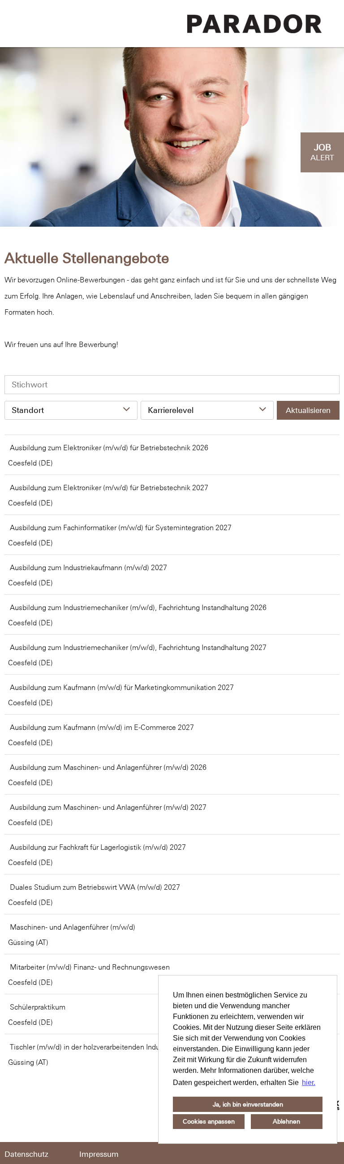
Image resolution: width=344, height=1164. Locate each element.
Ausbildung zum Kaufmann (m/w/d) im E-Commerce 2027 (102, 727)
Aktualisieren (308, 410)
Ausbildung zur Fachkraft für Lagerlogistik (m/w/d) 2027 (98, 847)
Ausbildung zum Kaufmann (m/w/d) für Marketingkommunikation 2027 (122, 687)
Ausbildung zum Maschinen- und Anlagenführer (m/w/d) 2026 (108, 767)
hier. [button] (308, 1082)
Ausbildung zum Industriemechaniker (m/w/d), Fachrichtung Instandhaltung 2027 (138, 647)
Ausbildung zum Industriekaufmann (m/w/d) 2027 (88, 567)
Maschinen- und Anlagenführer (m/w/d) (72, 927)
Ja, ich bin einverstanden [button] (248, 1104)
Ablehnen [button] (286, 1121)
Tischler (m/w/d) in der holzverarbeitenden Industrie (92, 1047)
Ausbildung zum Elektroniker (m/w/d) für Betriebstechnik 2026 (109, 448)
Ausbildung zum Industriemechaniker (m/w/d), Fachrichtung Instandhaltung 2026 (138, 607)
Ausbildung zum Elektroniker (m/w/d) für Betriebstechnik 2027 (109, 487)
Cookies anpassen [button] (209, 1121)
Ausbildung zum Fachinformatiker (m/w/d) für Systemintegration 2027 (121, 527)
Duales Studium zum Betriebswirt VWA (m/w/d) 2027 (95, 887)
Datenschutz (26, 1154)
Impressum (99, 1154)
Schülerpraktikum (37, 1007)
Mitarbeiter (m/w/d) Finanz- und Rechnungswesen (90, 967)
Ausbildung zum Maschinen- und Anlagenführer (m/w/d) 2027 (108, 807)
